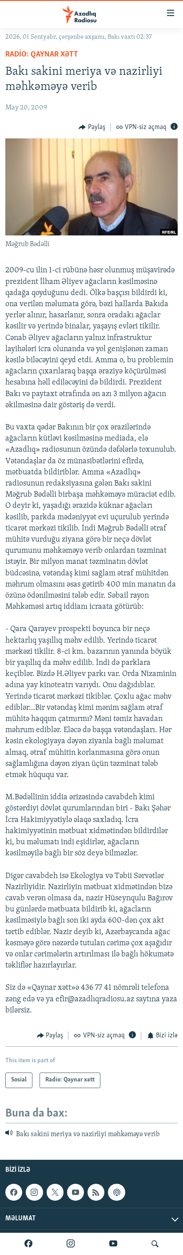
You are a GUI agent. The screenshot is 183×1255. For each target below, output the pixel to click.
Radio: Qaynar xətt (41, 55)
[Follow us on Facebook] (13, 1192)
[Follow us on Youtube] (75, 1192)
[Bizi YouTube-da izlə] (113, 1244)
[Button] (92, 127)
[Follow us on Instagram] (34, 1192)
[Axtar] (155, 1244)
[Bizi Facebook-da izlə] (28, 1244)
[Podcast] (116, 1192)
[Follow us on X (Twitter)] (55, 1192)
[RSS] (96, 1192)
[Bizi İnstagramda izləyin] (70, 1244)
